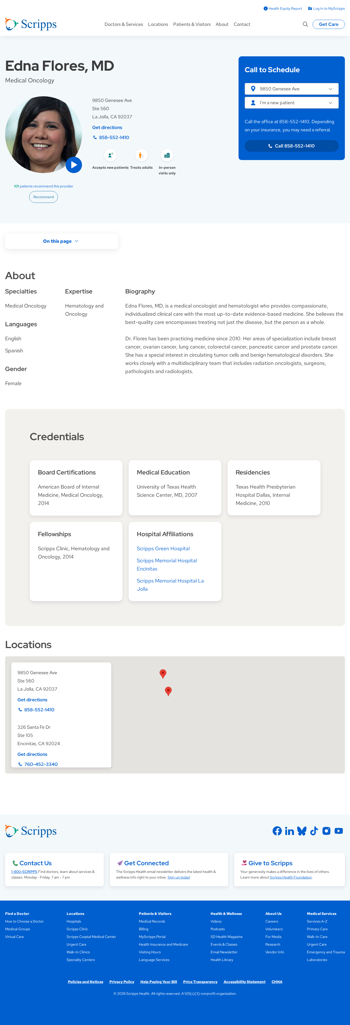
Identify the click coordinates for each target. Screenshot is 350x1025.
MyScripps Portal (152, 936)
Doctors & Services (124, 24)
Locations (158, 24)
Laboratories (317, 959)
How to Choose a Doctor (24, 921)
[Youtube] (339, 831)
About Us (273, 913)
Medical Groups (17, 929)
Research (272, 944)
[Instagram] (326, 831)
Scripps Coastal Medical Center (91, 936)
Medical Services (321, 913)
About (222, 24)
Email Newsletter (224, 952)
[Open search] (305, 24)
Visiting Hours (150, 952)
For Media (273, 936)
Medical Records (152, 921)
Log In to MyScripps (329, 8)
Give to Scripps (270, 863)
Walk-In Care (317, 936)
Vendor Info (274, 952)
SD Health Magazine (227, 936)
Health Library (222, 959)
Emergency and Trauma (326, 952)
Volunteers (274, 929)
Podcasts (218, 929)
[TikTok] (314, 831)
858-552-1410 (114, 137)
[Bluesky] (302, 831)
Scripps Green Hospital (163, 548)
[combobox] (292, 103)
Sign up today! (179, 877)
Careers (271, 921)
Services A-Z (317, 921)
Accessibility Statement (244, 981)
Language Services (154, 959)
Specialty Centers (81, 959)
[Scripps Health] (30, 24)
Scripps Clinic (77, 929)
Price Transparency (200, 981)
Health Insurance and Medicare (163, 944)
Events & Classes (224, 944)
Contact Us (35, 863)
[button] (74, 165)
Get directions (107, 127)
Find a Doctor (17, 913)
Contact (242, 24)
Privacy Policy (121, 981)
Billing (143, 929)
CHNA (277, 981)
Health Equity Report (285, 8)
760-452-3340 (41, 764)
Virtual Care (14, 936)
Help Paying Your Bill (158, 981)
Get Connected (146, 863)
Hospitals (74, 921)
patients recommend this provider (43, 186)
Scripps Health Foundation (291, 877)
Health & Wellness (226, 913)
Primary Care (317, 929)
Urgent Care (76, 944)
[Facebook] (277, 831)
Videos (216, 921)
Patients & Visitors (192, 24)
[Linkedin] (289, 831)
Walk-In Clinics (78, 952)
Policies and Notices (85, 981)
